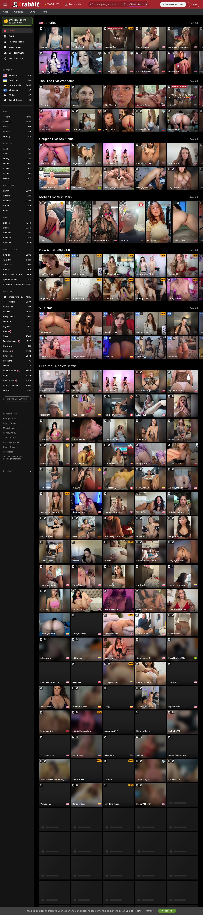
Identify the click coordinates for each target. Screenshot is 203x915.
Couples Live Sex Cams (56, 139)
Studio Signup (9, 447)
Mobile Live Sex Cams (55, 197)
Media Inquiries (10, 428)
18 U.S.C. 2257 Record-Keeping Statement (13, 458)
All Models (8, 452)
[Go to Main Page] (26, 4)
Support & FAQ (10, 414)
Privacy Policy (9, 433)
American (51, 23)
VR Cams (45, 308)
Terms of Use (9, 437)
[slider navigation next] (195, 50)
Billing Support (10, 418)
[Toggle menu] (5, 4)
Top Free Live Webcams (56, 81)
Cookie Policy (132, 911)
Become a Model (11, 442)
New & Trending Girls (54, 250)
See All (194, 23)
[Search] (124, 4)
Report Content (10, 423)
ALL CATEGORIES (19, 399)
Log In (194, 4)
